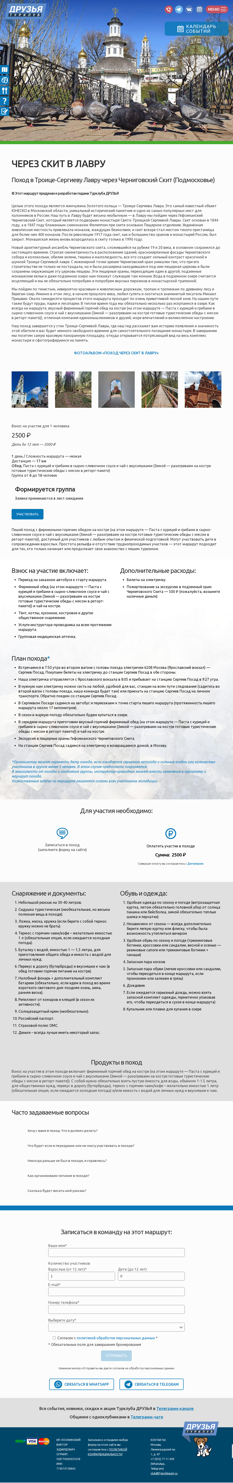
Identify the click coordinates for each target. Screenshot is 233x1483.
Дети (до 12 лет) (132, 1269)
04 (4, 90)
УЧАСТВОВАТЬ (27, 514)
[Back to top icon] (213, 1475)
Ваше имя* (57, 1246)
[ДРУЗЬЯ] (26, 13)
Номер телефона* (63, 1302)
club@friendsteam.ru (164, 1473)
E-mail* (54, 1285)
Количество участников (69, 1263)
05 (4, 101)
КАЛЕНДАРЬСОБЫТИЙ (201, 29)
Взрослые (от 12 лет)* (67, 1269)
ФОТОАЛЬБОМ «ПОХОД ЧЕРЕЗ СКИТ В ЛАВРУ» (116, 353)
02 (4, 69)
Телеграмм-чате (147, 1417)
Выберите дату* (62, 1320)
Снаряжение (4, 80)
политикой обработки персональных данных (116, 1338)
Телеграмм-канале (175, 1408)
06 (4, 111)
